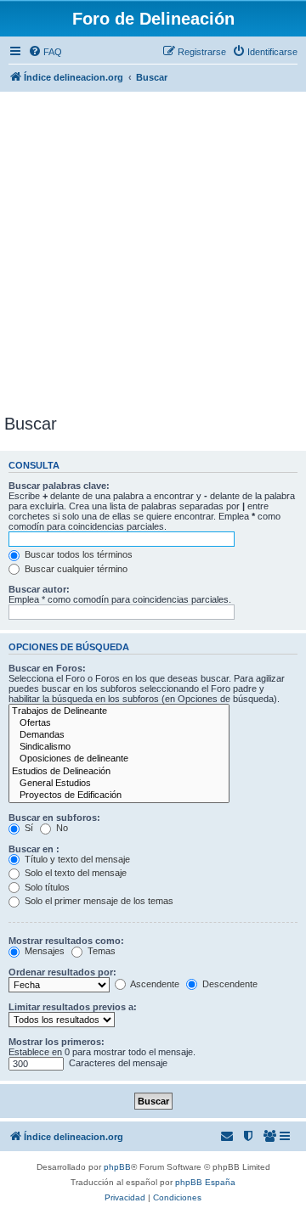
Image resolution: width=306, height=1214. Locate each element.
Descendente (229, 984)
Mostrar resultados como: (66, 941)
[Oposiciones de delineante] (119, 759)
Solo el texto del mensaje (74, 873)
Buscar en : (34, 849)
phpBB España (205, 1182)
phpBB (117, 1167)
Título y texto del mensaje (76, 859)
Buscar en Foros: (47, 668)
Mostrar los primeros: (56, 1042)
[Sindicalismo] (119, 747)
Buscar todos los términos (77, 554)
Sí (27, 828)
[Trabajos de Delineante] (119, 711)
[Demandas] (119, 735)
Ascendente (153, 984)
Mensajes (43, 951)
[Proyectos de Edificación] (119, 795)
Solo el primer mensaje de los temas (97, 901)
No (61, 828)
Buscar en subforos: (54, 817)
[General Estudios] (119, 784)
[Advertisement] (153, 253)
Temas (100, 951)
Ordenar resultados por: (62, 972)
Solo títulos (46, 887)
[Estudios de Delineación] (119, 772)
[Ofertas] (119, 723)
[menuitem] (45, 52)
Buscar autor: (39, 589)
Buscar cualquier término (75, 569)
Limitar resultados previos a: (72, 1007)
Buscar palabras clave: (59, 486)
